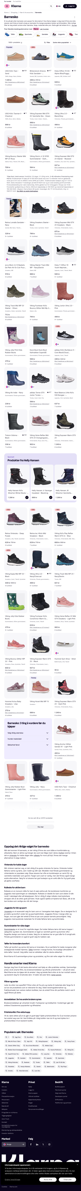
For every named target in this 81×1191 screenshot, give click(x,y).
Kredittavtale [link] (32, 1106)
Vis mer (74, 25)
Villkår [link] (4, 1093)
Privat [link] (31, 1082)
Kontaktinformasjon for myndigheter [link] (9, 1126)
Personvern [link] (5, 1100)
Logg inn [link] (31, 1090)
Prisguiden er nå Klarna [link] (9, 1112)
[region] (40, 1173)
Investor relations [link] (8, 1133)
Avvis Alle (48, 1180)
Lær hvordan (44, 29)
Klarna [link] (6, 12)
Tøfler (30, 950)
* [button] (15, 82)
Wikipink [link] (4, 1109)
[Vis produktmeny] (75, 17)
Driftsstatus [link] (59, 1100)
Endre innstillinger (12, 1180)
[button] (58, 6)
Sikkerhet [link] (5, 1103)
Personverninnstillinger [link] (36, 1109)
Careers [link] (4, 1090)
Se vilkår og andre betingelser (27, 191)
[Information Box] (21, 43)
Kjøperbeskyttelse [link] (34, 1100)
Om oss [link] (4, 1087)
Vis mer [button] (41, 827)
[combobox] (62, 42)
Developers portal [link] (61, 1096)
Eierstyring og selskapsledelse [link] (12, 1130)
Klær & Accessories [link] (26, 12)
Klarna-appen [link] (33, 1093)
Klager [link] (30, 1103)
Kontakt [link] (4, 1122)
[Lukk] (77, 1164)
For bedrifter (17, 1)
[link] (30, 1144)
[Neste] (74, 34)
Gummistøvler (9, 929)
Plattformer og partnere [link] (63, 1103)
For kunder (7, 1)
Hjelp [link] (30, 1087)
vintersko (13, 855)
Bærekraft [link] (5, 1106)
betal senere (56, 975)
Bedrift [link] (59, 1082)
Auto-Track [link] (5, 1119)
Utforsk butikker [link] (33, 1096)
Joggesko (8, 911)
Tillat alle (67, 1180)
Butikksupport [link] (60, 1087)
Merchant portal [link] (60, 1090)
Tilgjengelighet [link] (6, 1116)
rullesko (37, 855)
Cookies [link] (4, 1187)
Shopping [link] (14, 12)
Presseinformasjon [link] (8, 1096)
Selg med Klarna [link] (60, 1093)
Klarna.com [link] (13, 1187)
